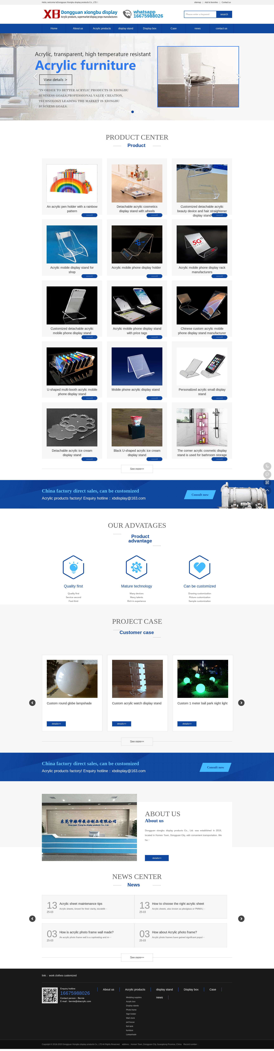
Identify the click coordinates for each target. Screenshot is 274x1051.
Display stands (132, 1006)
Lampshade (131, 1034)
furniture (129, 1030)
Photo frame (131, 1010)
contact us (221, 28)
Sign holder (131, 1014)
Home (54, 28)
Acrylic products (102, 28)
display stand (125, 28)
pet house (130, 1022)
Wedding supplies (134, 997)
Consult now (200, 494)
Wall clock (130, 1018)
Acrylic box (130, 1001)
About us (78, 28)
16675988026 (267, 466)
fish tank (129, 1026)
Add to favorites (211, 2)
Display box (149, 28)
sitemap (197, 2)
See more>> (137, 469)
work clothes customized (63, 975)
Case (174, 28)
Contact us (226, 2)
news (198, 28)
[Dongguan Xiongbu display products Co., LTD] (80, 14)
